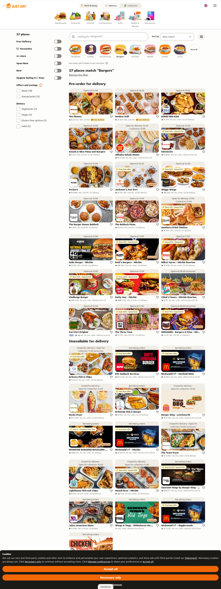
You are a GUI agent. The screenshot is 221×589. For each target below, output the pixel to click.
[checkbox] (76, 51)
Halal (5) (26, 126)
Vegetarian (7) (29, 108)
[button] (14, 5)
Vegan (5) (27, 114)
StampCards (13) (31, 96)
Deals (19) (27, 90)
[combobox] (111, 36)
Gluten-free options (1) (34, 120)
